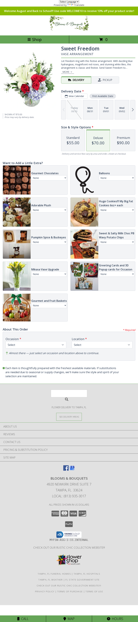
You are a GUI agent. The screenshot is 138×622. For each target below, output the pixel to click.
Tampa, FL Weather (50, 579)
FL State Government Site (82, 579)
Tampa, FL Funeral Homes (54, 573)
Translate (79, 5)
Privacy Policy (44, 591)
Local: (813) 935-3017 (69, 496)
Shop (37, 39)
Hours (116, 618)
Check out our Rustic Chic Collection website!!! (69, 547)
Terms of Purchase (70, 591)
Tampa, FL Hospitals (87, 573)
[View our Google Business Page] (72, 470)
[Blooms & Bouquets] (69, 30)
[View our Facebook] (66, 470)
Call (24, 618)
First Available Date (102, 96)
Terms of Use (94, 591)
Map (70, 618)
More (65, 71)
